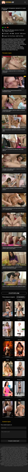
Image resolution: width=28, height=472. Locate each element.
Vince (20, 408)
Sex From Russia (11, 36)
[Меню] (25, 2)
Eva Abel (20, 328)
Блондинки (11, 31)
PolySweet (19, 308)
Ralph (8, 368)
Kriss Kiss (7, 328)
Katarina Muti (19, 368)
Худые (6, 31)
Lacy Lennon (7, 308)
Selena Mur (7, 388)
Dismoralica (7, 348)
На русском (6, 30)
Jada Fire (20, 348)
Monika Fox (19, 388)
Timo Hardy (20, 36)
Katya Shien (7, 408)
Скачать (24, 33)
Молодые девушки (14, 30)
